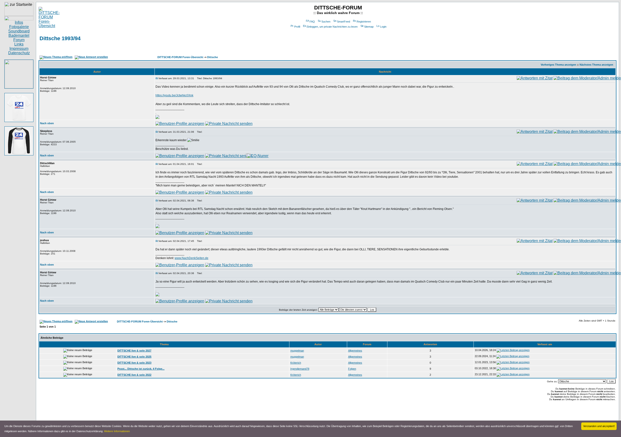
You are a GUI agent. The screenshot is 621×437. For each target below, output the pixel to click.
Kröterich (295, 362)
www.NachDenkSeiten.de (191, 258)
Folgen (352, 368)
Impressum (18, 48)
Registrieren (364, 21)
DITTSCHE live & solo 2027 (134, 350)
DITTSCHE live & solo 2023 (134, 362)
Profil (297, 26)
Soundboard (19, 31)
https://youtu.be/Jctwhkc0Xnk (174, 95)
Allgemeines (355, 350)
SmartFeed (343, 21)
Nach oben (47, 123)
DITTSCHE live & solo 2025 (134, 356)
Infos (19, 22)
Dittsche (212, 57)
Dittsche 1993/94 (60, 38)
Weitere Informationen (117, 431)
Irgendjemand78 (299, 368)
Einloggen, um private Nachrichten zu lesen (332, 26)
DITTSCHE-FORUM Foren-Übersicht (180, 57)
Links (19, 44)
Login (383, 26)
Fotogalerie (19, 27)
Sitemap (369, 26)
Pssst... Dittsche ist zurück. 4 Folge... (140, 368)
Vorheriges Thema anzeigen (558, 64)
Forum (19, 40)
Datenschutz (19, 53)
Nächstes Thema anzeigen (596, 64)
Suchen (325, 21)
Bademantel (18, 35)
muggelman (297, 350)
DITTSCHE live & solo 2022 (134, 374)
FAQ (312, 21)
